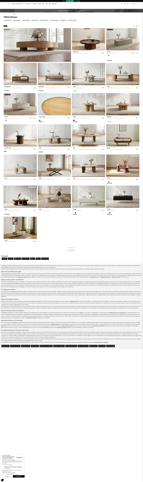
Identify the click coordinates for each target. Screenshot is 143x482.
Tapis (33, 258)
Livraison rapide (48, 3)
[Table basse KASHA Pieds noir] (88, 197)
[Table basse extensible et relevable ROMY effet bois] (54, 165)
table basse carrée (74, 301)
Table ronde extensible (15, 346)
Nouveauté (46, 258)
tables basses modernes (32, 317)
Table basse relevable (72, 20)
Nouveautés (35, 3)
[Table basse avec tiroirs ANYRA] (122, 39)
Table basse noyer (93, 346)
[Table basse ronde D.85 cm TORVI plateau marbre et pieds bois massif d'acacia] (54, 135)
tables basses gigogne (105, 277)
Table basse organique (54, 20)
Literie (11, 258)
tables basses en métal (67, 325)
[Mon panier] (133, 3)
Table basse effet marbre (83, 346)
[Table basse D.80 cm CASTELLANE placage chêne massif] (54, 104)
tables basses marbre (61, 327)
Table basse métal (35, 20)
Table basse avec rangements (46, 346)
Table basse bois (63, 20)
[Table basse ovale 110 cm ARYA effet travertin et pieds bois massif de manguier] (88, 135)
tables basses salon (22, 277)
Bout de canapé (102, 346)
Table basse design (110, 346)
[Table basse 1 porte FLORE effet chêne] (20, 228)
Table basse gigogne (25, 20)
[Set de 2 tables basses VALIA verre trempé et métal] (122, 165)
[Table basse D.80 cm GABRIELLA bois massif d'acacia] (88, 39)
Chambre (18, 258)
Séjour (5, 258)
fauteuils (81, 312)
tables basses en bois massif (98, 325)
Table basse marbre (16, 20)
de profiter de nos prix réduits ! (71, 1)
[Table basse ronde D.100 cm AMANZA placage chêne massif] (122, 104)
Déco (39, 258)
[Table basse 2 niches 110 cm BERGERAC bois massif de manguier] (54, 74)
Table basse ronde (7, 20)
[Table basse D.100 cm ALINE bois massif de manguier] (20, 197)
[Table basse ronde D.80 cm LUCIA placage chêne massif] (88, 104)
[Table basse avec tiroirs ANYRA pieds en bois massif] (20, 104)
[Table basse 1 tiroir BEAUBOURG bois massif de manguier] (20, 74)
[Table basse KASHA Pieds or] (122, 197)
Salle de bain (26, 258)
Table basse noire (5, 346)
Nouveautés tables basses (71, 346)
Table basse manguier (44, 20)
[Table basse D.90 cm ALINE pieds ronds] (88, 74)
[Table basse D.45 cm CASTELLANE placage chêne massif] (20, 135)
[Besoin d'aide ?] (127, 4)
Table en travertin (35, 346)
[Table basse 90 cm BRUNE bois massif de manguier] (122, 135)
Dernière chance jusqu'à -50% (17, 3)
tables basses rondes (116, 277)
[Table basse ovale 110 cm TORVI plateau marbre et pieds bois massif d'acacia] (122, 74)
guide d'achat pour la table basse (101, 342)
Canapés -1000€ (41, 3)
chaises (16, 283)
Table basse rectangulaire (59, 346)
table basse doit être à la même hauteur (117, 312)
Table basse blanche (25, 346)
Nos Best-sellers (28, 3)
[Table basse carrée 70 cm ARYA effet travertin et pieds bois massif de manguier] (88, 165)
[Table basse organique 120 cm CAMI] (54, 197)
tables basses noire (95, 277)
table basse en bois (55, 324)
